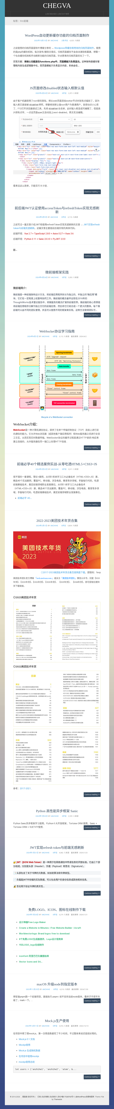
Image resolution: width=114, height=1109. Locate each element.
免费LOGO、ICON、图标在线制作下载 (57, 910)
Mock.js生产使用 (57, 1021)
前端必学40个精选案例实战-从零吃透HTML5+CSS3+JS (57, 464)
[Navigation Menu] (106, 14)
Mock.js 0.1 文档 (27, 1039)
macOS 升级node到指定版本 (57, 984)
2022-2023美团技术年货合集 (57, 520)
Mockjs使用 (24, 1045)
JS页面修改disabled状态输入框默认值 (57, 88)
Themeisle (58, 1099)
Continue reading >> (92, 72)
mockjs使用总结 (27, 1062)
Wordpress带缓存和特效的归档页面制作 (74, 48)
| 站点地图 (45, 1097)
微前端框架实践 (57, 272)
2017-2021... (26, 788)
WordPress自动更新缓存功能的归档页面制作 (57, 35)
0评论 (64, 93)
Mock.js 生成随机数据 (29, 1050)
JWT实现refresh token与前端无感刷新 (57, 847)
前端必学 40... (25, 498)
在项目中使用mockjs (29, 1056)
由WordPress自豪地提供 (85, 1097)
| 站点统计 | (53, 1097)
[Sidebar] (7, 14)
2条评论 (65, 41)
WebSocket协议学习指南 (57, 331)
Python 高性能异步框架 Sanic (57, 811)
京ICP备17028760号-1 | (66, 1097)
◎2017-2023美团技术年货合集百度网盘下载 (63, 572)
